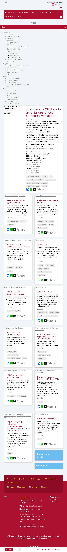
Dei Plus (45, 176)
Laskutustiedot (12, 101)
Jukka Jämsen (42, 224)
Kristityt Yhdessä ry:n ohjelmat (18, 66)
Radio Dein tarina (13, 38)
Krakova (10, 270)
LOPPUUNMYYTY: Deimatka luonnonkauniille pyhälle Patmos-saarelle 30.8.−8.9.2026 (18, 426)
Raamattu (10, 224)
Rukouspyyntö (36, 479)
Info (19, 17)
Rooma (40, 401)
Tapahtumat (10, 17)
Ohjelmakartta (12, 72)
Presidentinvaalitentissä (35, 121)
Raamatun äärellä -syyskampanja (16, 201)
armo (39, 439)
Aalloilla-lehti (14, 55)
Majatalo (51, 224)
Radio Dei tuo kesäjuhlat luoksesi (15, 293)
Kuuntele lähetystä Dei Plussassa (49, 549)
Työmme (11, 12)
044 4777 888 (37, 509)
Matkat (23, 479)
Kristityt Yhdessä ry (13, 221)
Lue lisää (9, 217)
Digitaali (37, 546)
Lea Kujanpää (53, 315)
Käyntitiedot (11, 93)
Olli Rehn (40, 180)
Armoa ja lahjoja (54, 312)
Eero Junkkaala (42, 315)
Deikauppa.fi (14, 483)
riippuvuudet (41, 275)
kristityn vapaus (50, 265)
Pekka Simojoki (42, 228)
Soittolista (10, 74)
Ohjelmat (35, 12)
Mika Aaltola (33, 164)
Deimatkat (10, 61)
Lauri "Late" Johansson (44, 272)
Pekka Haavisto (35, 162)
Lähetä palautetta (13, 97)
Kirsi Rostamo (11, 396)
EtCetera (40, 221)
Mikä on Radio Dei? (13, 36)
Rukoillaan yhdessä (13, 78)
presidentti (44, 183)
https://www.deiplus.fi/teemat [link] (42, 148)
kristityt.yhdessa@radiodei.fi (31, 506)
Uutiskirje (13, 53)
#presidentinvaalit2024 (33, 176)
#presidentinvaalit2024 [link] (34, 152)
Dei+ (51, 176)
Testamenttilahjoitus (14, 59)
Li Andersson (35, 168)
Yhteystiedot (11, 91)
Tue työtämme (12, 43)
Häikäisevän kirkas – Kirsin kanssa (16, 376)
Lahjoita (9, 45)
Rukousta (46, 12)
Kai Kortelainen (31, 180)
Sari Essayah (34, 170)
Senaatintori (41, 358)
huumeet (40, 265)
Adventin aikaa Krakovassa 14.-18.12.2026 (18, 245)
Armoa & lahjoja (44, 292)
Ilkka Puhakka (49, 221)
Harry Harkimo (35, 173)
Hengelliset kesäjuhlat (14, 311)
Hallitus (9, 95)
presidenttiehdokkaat (33, 186)
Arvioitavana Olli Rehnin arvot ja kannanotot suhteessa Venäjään (43, 112)
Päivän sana (52, 479)
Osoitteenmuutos (13, 99)
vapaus (24, 358)
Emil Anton (19, 267)
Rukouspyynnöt (12, 80)
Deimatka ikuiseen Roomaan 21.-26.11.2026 (48, 378)
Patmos (10, 453)
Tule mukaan (23, 12)
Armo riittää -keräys (46, 418)
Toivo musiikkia (12, 68)
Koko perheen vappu (44, 355)
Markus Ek (23, 221)
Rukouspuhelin (12, 82)
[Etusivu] (5, 12)
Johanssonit (43, 244)
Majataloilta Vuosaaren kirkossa (48, 201)
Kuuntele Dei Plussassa (15, 70)
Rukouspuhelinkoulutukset (19, 84)
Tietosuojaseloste (13, 103)
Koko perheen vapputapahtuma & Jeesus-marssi (46, 336)
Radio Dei (44, 186)
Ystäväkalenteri (15, 57)
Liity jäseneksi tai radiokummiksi (18, 47)
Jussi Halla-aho (34, 166)
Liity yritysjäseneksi (13, 49)
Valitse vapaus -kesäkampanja (14, 333)
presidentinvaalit (50, 180)
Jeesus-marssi (42, 352)
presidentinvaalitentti (33, 183)
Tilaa (8, 51)
